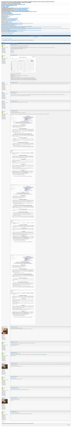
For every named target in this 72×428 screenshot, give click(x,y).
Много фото (16, 14)
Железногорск (21, 31)
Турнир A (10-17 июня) (14, 23)
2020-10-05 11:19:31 (15, 110)
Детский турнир (12, 52)
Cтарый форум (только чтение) (23, 30)
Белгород (7, 31)
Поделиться (11, 44)
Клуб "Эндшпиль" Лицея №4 (67, 28)
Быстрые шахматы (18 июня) (20, 23)
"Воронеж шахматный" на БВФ (9, 30)
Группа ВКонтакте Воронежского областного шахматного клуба (13, 4)
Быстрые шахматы (19, 24)
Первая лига (14, 25)
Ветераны (16, 24)
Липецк (4, 31)
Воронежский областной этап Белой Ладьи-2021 (27, 26)
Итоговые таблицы (4, 7)
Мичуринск (18, 31)
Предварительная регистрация (4, 15)
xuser (2, 44)
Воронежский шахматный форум (6, 40)
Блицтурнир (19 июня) (25, 23)
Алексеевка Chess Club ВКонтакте (14, 353)
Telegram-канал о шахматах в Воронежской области (12, 28)
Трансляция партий (20, 8)
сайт (25, 29)
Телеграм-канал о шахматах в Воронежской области (11, 3)
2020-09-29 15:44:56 (15, 82)
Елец (5, 31)
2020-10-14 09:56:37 (15, 352)
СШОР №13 (19, 29)
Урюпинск (12, 31)
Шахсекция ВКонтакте (3, 30)
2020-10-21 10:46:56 (15, 376)
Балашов (14, 31)
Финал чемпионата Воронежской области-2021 (6, 24)
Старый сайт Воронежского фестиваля (37, 30)
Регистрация (11, 22)
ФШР (8, 29)
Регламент (30, 11)
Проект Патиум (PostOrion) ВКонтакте (21, 27)
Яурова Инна (3, 82)
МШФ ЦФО (10, 29)
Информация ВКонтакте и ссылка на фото (14, 412)
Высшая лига (11, 25)
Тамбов (15, 31)
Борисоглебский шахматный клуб (44, 28)
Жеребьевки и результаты (11, 14)
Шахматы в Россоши (50, 28)
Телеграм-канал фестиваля (6, 12)
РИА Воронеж (36, 28)
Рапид (8, 16)
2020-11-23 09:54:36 (15, 411)
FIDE (7, 29)
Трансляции (14, 19)
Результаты (14, 8)
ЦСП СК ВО (39, 28)
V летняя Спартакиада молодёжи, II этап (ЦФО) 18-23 (7, 26)
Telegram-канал (12, 18)
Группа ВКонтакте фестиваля (6, 13)
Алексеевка (9, 31)
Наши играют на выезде (14, 40)
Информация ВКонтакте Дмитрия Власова (14, 344)
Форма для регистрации (3, 23)
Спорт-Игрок (33, 28)
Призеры (26, 8)
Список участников (8, 22)
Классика (6, 16)
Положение (19, 14)
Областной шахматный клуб (15, 29)
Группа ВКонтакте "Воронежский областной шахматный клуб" (25, 28)
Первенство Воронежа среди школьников (17, 26)
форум (24, 29)
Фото (14, 14)
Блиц (9, 16)
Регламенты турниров (5, 6)
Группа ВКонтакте (16, 18)
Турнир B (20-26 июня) (30, 23)
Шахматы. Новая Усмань (55, 28)
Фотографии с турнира (12, 355)
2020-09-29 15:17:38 (15, 44)
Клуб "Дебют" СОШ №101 (61, 28)
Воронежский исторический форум (16, 30)
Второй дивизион (13, 24)
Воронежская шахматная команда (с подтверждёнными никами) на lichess (9, 27)
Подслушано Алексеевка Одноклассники (14, 388)
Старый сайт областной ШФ (30, 30)
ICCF (20, 29)
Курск (19, 31)
